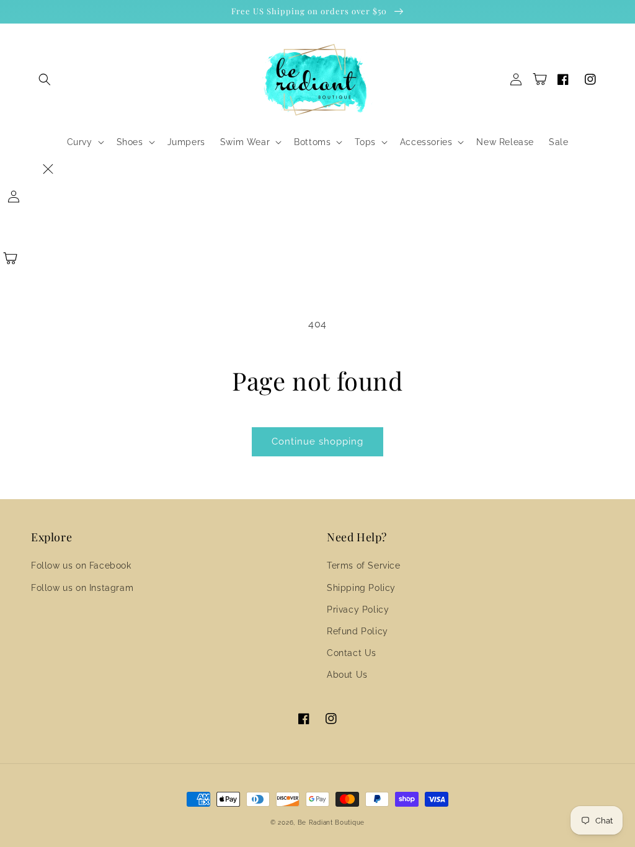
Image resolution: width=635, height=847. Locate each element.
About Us (347, 675)
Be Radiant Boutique (331, 822)
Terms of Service (364, 565)
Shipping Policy (361, 588)
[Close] (47, 169)
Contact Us (351, 653)
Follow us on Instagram (82, 588)
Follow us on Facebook (81, 565)
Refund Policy (357, 631)
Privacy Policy (358, 609)
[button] (44, 79)
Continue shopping (317, 441)
